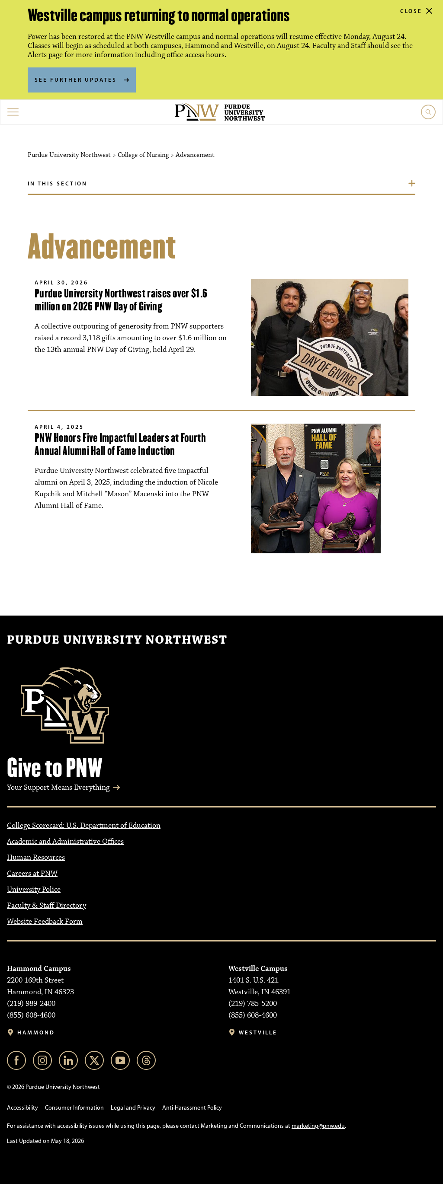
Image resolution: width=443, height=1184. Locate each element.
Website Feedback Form (45, 921)
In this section (57, 183)
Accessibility (22, 1107)
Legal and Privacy (133, 1107)
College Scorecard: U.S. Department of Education (84, 825)
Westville (258, 1032)
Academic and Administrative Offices (65, 841)
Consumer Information (74, 1107)
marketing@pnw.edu (318, 1126)
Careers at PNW (32, 873)
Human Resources (36, 857)
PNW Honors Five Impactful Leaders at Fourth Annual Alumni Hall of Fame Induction (120, 444)
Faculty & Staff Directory (46, 905)
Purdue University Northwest (117, 640)
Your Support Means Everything (58, 787)
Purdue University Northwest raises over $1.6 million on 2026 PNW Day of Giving (121, 299)
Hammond (36, 1032)
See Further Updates (76, 79)
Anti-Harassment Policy (192, 1107)
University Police (34, 889)
